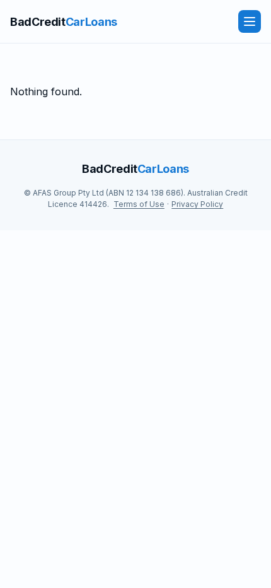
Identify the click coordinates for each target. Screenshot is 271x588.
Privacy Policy (197, 204)
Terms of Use (138, 204)
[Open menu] (249, 21)
